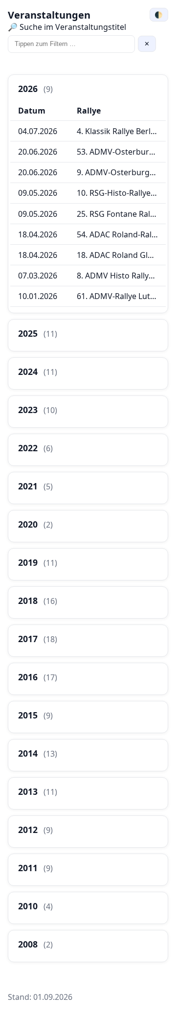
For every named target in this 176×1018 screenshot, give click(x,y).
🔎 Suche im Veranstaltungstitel (67, 27)
